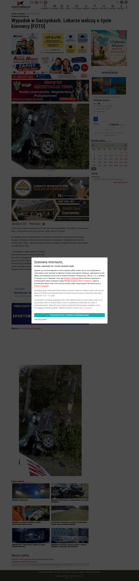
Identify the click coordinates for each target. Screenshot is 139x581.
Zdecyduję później (40, 319)
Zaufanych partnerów (71, 278)
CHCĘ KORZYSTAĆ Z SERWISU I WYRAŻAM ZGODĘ (69, 315)
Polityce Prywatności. (85, 308)
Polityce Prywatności (84, 281)
